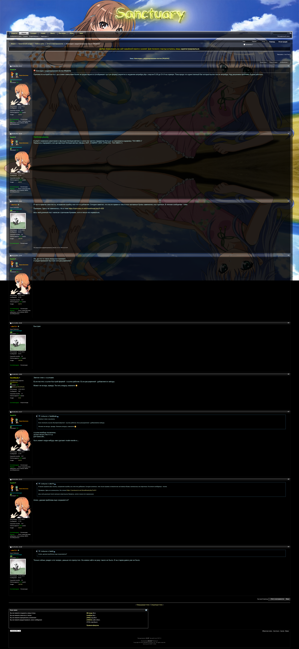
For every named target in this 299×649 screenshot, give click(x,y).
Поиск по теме (273, 62)
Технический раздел (25, 44)
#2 (288, 133)
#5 (288, 323)
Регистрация (283, 42)
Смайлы (89, 615)
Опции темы (263, 62)
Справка (25, 36)
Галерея (33, 33)
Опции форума (33, 36)
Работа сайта (39, 44)
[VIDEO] (89, 620)
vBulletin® (150, 641)
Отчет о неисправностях (55, 44)
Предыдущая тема (143, 605)
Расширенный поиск (284, 36)
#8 (288, 479)
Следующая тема (156, 605)
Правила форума (93, 625)
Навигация (44, 36)
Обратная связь (267, 631)
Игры (72, 33)
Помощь (272, 42)
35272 (20, 114)
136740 (20, 238)
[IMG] (89, 618)
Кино (81, 33)
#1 (288, 66)
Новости (14, 33)
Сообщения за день (16, 36)
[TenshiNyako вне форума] (17, 387)
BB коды (90, 613)
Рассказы (62, 33)
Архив (282, 631)
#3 (288, 201)
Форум (23, 33)
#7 (288, 411)
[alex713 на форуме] (18, 221)
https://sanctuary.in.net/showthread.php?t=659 (86, 208)
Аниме (43, 33)
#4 (288, 255)
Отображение (283, 62)
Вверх (287, 599)
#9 (288, 547)
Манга (52, 33)
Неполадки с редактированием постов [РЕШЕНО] (151, 58)
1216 (19, 398)
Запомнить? (249, 44)
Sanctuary (276, 631)
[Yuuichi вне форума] (20, 94)
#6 (288, 374)
